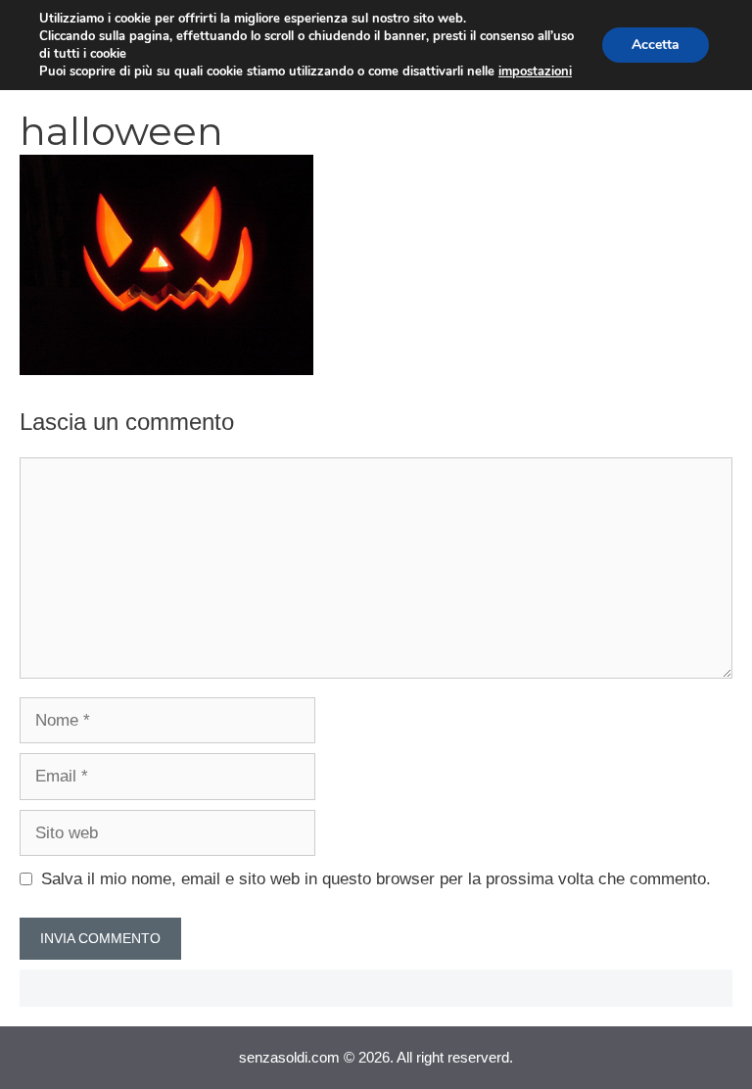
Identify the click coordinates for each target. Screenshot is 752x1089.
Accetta (656, 44)
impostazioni (535, 71)
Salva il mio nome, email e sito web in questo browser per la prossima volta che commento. (376, 879)
